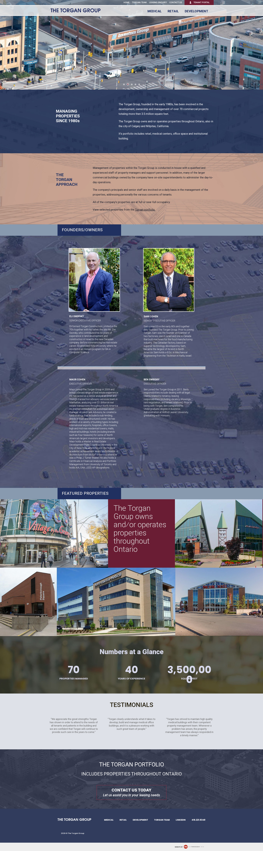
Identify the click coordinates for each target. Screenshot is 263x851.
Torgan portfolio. (145, 209)
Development (196, 11)
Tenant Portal (201, 2)
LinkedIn (181, 819)
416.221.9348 (198, 819)
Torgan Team (139, 2)
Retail (173, 11)
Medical (155, 11)
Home (126, 2)
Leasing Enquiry (158, 2)
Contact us (175, 2)
